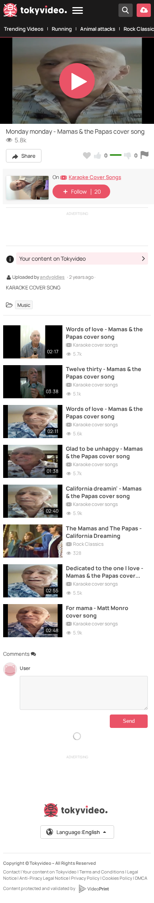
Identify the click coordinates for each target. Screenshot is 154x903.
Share (28, 155)
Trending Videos (23, 28)
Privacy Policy (85, 878)
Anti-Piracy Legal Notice (43, 878)
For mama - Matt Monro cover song (97, 611)
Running (62, 28)
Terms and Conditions (101, 872)
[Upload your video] (144, 10)
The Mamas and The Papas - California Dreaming (104, 531)
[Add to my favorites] (87, 155)
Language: (78, 832)
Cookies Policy (117, 878)
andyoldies (52, 277)
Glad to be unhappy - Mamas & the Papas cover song (104, 452)
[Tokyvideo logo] (35, 11)
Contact (11, 872)
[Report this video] (144, 155)
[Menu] (77, 11)
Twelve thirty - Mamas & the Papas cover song (103, 372)
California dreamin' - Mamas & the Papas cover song (104, 492)
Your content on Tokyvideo (50, 872)
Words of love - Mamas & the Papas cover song (104, 332)
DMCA (141, 878)
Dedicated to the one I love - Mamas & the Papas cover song (104, 571)
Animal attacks (97, 28)
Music (23, 304)
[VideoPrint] (93, 889)
